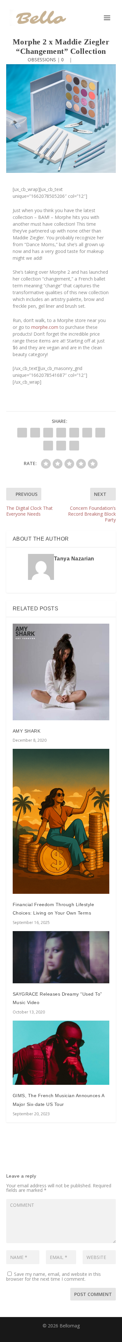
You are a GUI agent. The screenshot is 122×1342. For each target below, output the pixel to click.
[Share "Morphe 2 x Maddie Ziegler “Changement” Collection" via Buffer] (100, 432)
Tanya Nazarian (74, 558)
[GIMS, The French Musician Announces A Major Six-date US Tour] (61, 1053)
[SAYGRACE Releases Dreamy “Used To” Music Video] (61, 957)
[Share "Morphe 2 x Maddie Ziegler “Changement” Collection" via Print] (74, 445)
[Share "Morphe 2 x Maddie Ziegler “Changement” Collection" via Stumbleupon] (48, 445)
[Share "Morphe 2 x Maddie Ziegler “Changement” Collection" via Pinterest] (74, 432)
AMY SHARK (27, 731)
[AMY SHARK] (61, 672)
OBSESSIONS (42, 59)
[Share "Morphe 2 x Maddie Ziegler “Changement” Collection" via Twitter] (35, 432)
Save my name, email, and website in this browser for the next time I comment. (53, 1276)
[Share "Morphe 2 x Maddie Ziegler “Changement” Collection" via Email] (61, 445)
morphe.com (45, 327)
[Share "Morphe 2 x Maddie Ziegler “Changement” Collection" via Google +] (48, 432)
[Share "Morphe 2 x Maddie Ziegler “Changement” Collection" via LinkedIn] (87, 432)
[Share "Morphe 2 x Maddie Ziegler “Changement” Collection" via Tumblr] (61, 432)
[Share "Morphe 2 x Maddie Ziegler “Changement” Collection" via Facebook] (22, 432)
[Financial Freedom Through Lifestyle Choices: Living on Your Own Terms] (61, 821)
